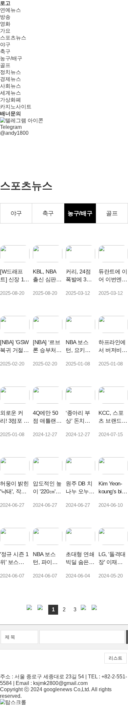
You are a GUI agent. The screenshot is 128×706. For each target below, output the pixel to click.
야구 (5, 44)
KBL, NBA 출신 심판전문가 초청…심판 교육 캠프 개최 (47, 276)
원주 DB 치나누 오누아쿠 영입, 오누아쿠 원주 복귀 (80, 488)
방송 (5, 17)
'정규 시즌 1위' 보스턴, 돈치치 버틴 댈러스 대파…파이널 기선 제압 (14, 558)
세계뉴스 (10, 93)
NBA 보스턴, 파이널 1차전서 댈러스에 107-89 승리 (47, 558)
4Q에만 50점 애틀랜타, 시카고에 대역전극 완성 (47, 417)
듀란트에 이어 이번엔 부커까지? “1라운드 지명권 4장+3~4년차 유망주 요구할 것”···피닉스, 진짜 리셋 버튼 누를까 (112, 276)
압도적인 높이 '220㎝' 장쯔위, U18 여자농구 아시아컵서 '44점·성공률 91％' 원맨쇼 (47, 488)
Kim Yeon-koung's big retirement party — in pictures (111, 488)
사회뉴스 (10, 86)
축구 (5, 51)
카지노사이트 (16, 106)
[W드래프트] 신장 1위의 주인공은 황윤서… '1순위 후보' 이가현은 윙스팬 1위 (14, 276)
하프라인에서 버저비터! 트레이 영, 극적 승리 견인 (112, 346)
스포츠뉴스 (13, 37)
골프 (5, 65)
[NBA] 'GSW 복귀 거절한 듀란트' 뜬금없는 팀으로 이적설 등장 (14, 346)
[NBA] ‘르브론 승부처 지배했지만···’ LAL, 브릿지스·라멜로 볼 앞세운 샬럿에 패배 (47, 346)
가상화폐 (10, 100)
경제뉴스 (10, 79)
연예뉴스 (10, 10)
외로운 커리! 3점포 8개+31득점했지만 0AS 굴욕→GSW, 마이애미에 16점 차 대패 (14, 417)
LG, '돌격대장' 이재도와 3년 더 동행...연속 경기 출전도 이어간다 (113, 558)
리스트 (115, 658)
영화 (5, 24)
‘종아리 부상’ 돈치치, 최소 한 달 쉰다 (79, 417)
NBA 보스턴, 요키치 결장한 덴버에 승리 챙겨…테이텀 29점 (80, 346)
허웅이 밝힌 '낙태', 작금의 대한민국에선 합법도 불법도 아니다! (14, 488)
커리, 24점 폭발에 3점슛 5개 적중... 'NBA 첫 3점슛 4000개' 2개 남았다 (79, 276)
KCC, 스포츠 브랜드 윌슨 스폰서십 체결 (112, 417)
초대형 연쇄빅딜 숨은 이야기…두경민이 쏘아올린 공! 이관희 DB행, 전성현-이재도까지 (80, 558)
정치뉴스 (10, 72)
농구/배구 (11, 58)
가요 (5, 31)
